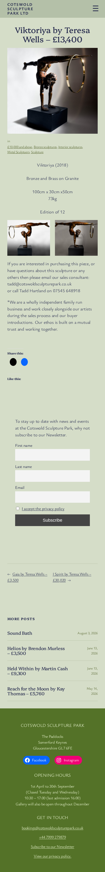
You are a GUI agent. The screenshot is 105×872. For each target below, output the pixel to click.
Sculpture (37, 152)
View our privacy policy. (52, 856)
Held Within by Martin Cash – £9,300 (37, 671)
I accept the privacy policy (43, 508)
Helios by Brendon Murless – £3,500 (36, 651)
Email (19, 487)
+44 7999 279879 (52, 837)
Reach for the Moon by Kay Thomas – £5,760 (36, 691)
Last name (23, 466)
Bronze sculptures (45, 146)
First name (23, 445)
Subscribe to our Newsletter (52, 846)
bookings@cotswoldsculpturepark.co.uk (52, 827)
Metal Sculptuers (18, 152)
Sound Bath (19, 632)
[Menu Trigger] (95, 8)
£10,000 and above (19, 146)
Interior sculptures (70, 146)
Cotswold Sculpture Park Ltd (20, 9)
